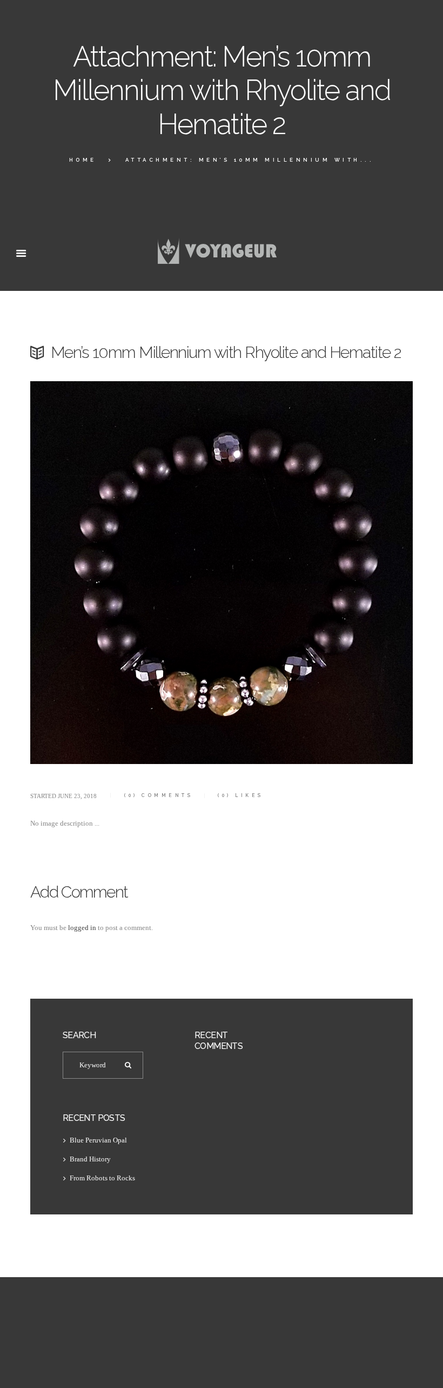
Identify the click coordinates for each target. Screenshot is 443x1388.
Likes (241, 795)
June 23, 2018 (77, 796)
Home (83, 160)
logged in (82, 928)
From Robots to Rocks (102, 1178)
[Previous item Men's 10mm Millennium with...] (126, 572)
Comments (158, 795)
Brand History (90, 1159)
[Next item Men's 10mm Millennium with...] (317, 572)
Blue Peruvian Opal (98, 1140)
